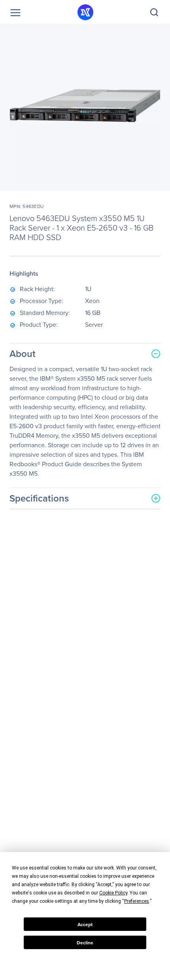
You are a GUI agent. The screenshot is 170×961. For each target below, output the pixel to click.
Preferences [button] (136, 901)
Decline (85, 942)
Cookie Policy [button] (113, 893)
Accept (85, 924)
